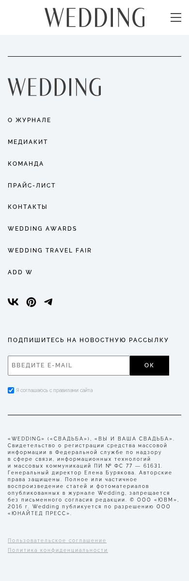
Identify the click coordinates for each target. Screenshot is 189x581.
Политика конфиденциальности (58, 550)
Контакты (28, 207)
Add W (20, 272)
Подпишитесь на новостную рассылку (88, 340)
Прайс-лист (32, 185)
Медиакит (28, 142)
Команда (26, 163)
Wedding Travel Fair (50, 250)
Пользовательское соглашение (57, 540)
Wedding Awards (42, 228)
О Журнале (29, 120)
